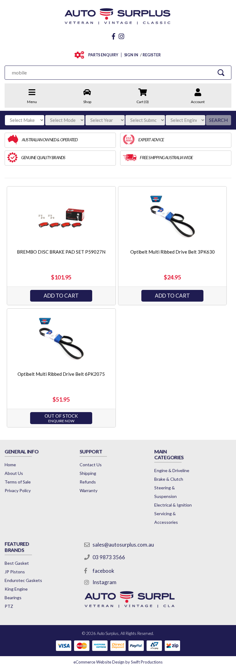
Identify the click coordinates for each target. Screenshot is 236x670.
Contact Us (91, 464)
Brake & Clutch (168, 479)
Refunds (88, 481)
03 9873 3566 (108, 557)
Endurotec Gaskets (23, 580)
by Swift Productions (118, 662)
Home (10, 464)
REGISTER (152, 55)
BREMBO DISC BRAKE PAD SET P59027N (61, 252)
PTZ (9, 606)
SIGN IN (131, 55)
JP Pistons (15, 571)
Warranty (88, 490)
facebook (103, 571)
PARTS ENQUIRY (103, 55)
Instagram (104, 582)
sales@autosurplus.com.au (123, 544)
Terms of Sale (18, 481)
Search (218, 120)
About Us (14, 473)
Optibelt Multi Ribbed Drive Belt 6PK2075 (61, 374)
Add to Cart (61, 295)
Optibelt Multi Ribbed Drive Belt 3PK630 (172, 252)
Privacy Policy (18, 490)
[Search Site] (221, 72)
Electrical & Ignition (173, 505)
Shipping (88, 473)
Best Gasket (17, 563)
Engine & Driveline (171, 470)
